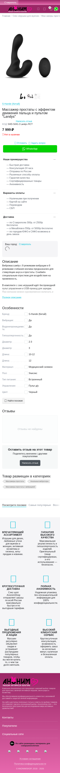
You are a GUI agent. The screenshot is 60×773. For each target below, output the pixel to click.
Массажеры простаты (15, 481)
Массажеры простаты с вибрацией (20, 487)
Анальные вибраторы (39, 481)
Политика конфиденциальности (30, 763)
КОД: (4, 124)
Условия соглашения (30, 759)
